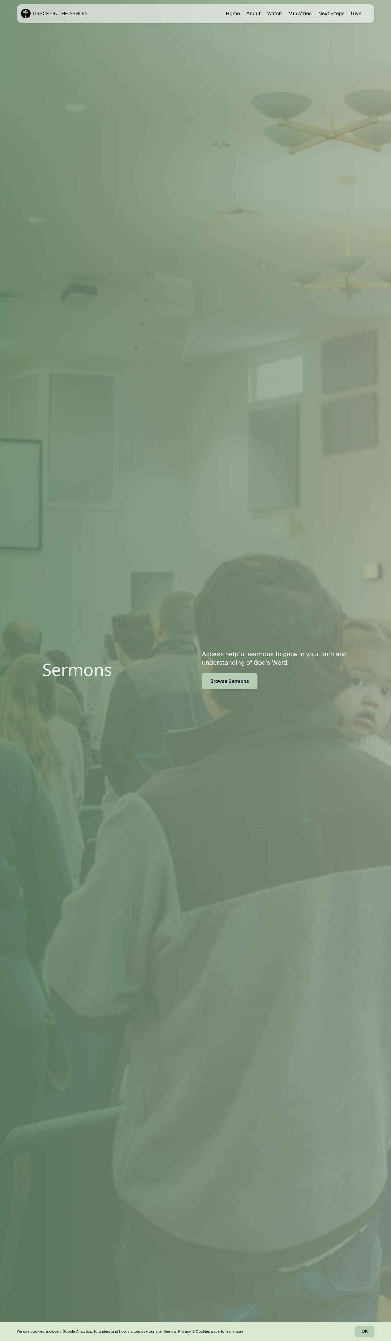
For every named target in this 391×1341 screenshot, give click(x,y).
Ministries (300, 13)
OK (364, 1331)
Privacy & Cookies (194, 1331)
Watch (274, 13)
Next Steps (331, 13)
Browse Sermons (229, 681)
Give (356, 13)
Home (233, 13)
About (253, 13)
